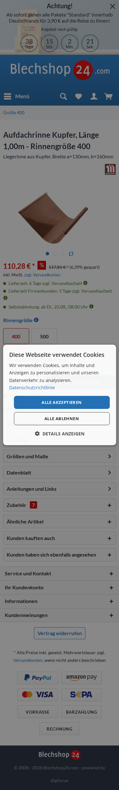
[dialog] (59, 395)
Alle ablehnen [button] (61, 418)
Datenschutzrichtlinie (32, 387)
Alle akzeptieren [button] (62, 402)
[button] (59, 433)
